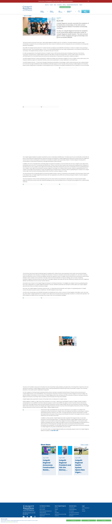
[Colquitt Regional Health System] (27, 8)
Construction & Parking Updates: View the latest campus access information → (56, 1)
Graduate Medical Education (72, 4)
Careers (51, 4)
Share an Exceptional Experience (46, 511)
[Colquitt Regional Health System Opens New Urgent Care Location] (81, 450)
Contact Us (57, 515)
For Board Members (72, 509)
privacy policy (10, 521)
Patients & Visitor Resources (45, 514)
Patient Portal (42, 515)
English (80, 4)
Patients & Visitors (69, 12)
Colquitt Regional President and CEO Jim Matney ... (65, 465)
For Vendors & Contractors (74, 512)
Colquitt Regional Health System (29, 508)
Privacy (83, 509)
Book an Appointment (65, 7)
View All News (84, 444)
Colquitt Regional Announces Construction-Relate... (49, 465)
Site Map (83, 511)
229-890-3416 (54, 430)
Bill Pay (64, 4)
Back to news (27, 15)
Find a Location (52, 12)
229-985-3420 (25, 514)
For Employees (71, 507)
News (55, 4)
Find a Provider (42, 12)
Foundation (59, 4)
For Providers (71, 511)
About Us (47, 4)
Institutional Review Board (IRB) (60, 514)
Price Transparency (85, 507)
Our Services (60, 12)
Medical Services (43, 512)
